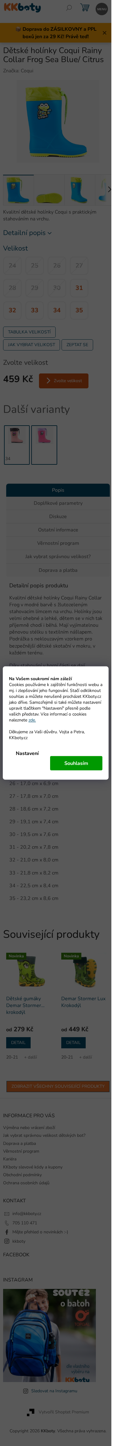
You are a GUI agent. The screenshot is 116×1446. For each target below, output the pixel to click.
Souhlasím (76, 763)
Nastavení (27, 753)
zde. (32, 720)
